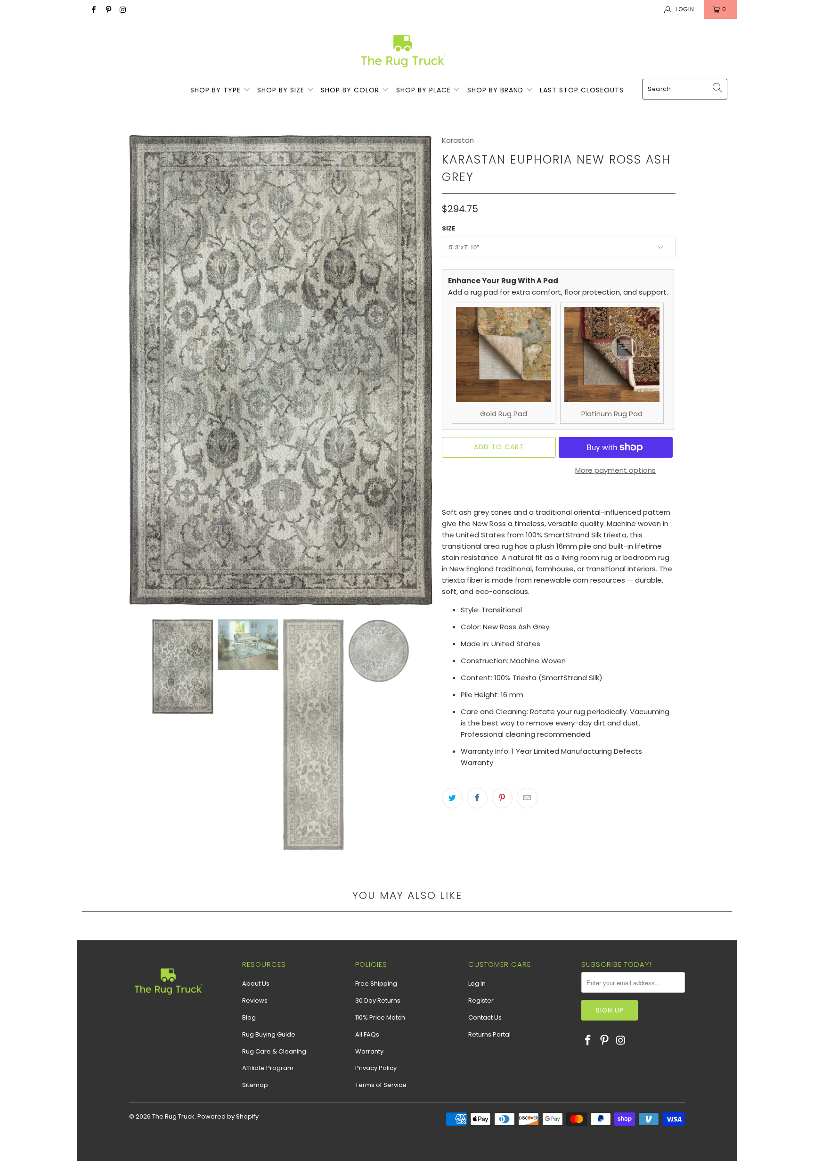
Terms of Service (381, 1084)
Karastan (458, 140)
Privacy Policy (376, 1067)
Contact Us (485, 1017)
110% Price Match (380, 1017)
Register (481, 1000)
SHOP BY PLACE (424, 90)
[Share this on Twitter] (452, 798)
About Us (255, 983)
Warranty (369, 1051)
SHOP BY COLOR (351, 90)
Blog (249, 1017)
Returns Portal (489, 1034)
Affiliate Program (267, 1067)
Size (448, 228)
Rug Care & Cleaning (274, 1051)
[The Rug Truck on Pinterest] (108, 9)
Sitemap (255, 1084)
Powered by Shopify (228, 1116)
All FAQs (367, 1034)
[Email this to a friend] (527, 798)
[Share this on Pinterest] (502, 798)
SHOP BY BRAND (496, 90)
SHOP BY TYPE (216, 90)
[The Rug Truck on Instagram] (123, 9)
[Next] (423, 370)
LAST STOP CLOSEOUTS (582, 90)
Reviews (255, 1000)
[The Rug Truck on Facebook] (93, 9)
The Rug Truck (173, 1116)
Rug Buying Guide (268, 1034)
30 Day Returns (377, 1000)
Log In (477, 983)
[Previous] (138, 370)
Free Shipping (376, 983)
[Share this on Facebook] (477, 798)
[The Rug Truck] (402, 51)
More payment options (615, 470)
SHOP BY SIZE (282, 90)
